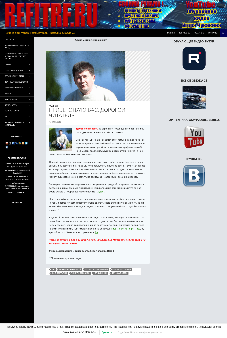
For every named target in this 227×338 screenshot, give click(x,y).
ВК (96, 232)
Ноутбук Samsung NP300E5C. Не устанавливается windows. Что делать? (17, 186)
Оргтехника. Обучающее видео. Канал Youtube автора (16, 56)
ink (53, 269)
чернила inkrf (100, 273)
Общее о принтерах (14, 70)
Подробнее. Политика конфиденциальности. (140, 332)
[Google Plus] (6, 143)
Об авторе (199, 33)
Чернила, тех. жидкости (16, 82)
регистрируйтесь (130, 228)
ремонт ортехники (121, 269)
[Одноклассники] (23, 143)
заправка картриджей (70, 269)
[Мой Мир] (19, 143)
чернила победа (119, 273)
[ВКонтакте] (6, 147)
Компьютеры (11, 105)
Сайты (8, 64)
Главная (171, 33)
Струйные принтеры (14, 76)
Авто (7, 117)
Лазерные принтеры (14, 88)
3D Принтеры (11, 99)
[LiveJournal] (16, 143)
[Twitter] (26, 143)
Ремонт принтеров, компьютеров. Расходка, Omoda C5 (40, 33)
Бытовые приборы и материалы (14, 124)
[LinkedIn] (13, 143)
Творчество (184, 33)
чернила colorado (80, 273)
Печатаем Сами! (12, 111)
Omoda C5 (9, 39)
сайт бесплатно (59, 273)
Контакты (213, 33)
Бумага (8, 93)
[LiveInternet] (10, 143)
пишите (115, 228)
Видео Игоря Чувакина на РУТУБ (17, 47)
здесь (101, 191)
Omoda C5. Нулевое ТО (17, 192)
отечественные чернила (96, 269)
